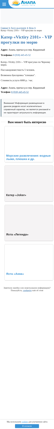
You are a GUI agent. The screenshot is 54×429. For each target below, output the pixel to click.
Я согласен (27, 426)
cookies (25, 422)
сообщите (27, 290)
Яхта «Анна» (11, 245)
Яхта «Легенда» (13, 206)
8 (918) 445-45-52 (22, 55)
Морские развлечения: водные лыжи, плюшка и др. (28, 128)
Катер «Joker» (12, 167)
